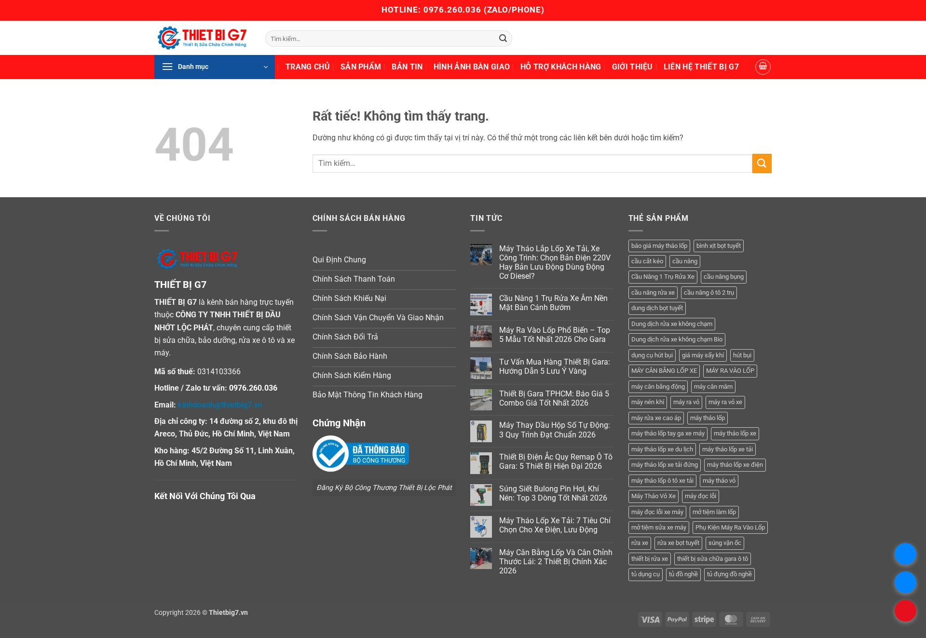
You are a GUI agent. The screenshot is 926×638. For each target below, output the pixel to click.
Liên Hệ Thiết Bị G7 (701, 66)
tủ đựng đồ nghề (729, 574)
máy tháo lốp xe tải (727, 449)
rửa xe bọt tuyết (678, 542)
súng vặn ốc (724, 542)
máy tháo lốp (707, 417)
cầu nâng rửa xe (653, 292)
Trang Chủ (308, 66)
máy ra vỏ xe (725, 402)
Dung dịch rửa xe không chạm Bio (676, 339)
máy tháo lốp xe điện (735, 464)
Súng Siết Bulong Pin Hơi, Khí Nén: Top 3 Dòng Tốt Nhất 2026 (553, 493)
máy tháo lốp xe (735, 433)
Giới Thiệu (632, 66)
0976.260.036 (452, 9)
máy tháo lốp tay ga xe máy (668, 433)
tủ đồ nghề (683, 574)
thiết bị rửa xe (649, 558)
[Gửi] (503, 38)
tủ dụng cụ (645, 574)
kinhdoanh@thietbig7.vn (220, 404)
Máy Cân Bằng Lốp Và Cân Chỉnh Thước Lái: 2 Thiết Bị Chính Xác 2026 (556, 561)
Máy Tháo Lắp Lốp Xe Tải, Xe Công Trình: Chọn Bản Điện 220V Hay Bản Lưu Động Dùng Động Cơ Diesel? (555, 262)
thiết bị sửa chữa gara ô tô (712, 558)
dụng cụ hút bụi (652, 355)
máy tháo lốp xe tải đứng (664, 464)
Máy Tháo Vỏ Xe (653, 496)
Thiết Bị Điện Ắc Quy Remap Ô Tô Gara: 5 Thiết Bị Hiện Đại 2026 (556, 461)
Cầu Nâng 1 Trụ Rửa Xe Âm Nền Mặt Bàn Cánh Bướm (553, 303)
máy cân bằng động (658, 386)
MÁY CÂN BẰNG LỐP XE (664, 370)
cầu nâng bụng (724, 276)
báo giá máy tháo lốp (659, 245)
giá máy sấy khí (703, 355)
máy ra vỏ (686, 402)
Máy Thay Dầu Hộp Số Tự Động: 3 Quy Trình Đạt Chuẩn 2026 (554, 430)
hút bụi (742, 355)
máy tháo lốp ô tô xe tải (662, 480)
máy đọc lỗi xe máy (657, 512)
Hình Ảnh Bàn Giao (472, 66)
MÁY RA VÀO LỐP (730, 370)
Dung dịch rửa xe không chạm (671, 323)
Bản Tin (407, 66)
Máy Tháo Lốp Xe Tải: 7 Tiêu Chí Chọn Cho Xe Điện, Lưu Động (555, 525)
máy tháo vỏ (719, 480)
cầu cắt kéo (647, 261)
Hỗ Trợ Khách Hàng (560, 66)
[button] (214, 67)
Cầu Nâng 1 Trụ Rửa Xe (662, 276)
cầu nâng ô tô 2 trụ (709, 292)
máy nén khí (647, 402)
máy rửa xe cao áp (656, 417)
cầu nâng (684, 261)
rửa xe (639, 542)
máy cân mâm (713, 386)
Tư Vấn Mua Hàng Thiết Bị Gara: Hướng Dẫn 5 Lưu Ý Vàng (554, 366)
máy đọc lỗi (700, 496)
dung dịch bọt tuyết (657, 308)
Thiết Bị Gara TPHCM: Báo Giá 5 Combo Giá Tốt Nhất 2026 (554, 398)
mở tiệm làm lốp (714, 512)
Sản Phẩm (360, 66)
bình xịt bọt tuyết (718, 245)
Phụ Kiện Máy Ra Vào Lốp (730, 527)
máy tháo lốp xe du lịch (662, 449)
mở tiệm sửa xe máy (658, 527)
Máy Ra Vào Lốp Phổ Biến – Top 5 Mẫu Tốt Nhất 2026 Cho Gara (554, 335)
